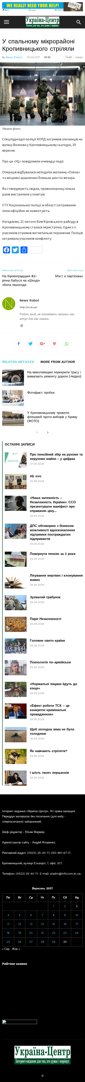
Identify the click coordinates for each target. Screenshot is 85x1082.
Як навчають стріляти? (48, 751)
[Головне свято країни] (16, 646)
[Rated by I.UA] (19, 1023)
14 (42, 924)
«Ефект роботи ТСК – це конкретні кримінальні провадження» (50, 710)
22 (53, 932)
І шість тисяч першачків (49, 773)
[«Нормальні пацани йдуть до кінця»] (16, 689)
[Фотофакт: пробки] (13, 398)
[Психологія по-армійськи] (16, 667)
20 (31, 932)
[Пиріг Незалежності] (16, 624)
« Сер (5, 949)
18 (8, 932)
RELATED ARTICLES (18, 362)
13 (31, 924)
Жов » (16, 949)
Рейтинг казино (14, 964)
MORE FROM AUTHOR (58, 362)
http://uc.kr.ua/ (28, 307)
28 (42, 941)
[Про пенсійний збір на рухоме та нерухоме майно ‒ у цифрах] (16, 459)
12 (19, 924)
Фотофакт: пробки (40, 393)
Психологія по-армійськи (50, 662)
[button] (78, 22)
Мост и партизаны (69, 276)
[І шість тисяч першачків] (16, 778)
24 (76, 932)
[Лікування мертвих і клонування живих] (16, 581)
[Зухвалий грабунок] (16, 602)
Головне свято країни (47, 641)
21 (42, 932)
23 (65, 932)
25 (8, 941)
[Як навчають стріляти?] (16, 756)
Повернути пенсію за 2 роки (52, 554)
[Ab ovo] (16, 481)
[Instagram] (22, 326)
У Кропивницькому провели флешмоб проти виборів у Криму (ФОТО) (52, 417)
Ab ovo (35, 476)
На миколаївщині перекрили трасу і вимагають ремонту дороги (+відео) (54, 374)
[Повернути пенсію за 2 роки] (16, 559)
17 (76, 924)
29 (53, 941)
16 (65, 924)
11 (8, 924)
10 (76, 915)
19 (19, 932)
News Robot (14, 57)
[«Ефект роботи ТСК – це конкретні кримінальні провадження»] (16, 711)
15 (53, 924)
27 (31, 941)
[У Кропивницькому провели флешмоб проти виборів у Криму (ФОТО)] (13, 418)
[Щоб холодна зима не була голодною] (16, 734)
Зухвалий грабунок (45, 597)
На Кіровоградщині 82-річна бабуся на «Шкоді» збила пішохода (21, 280)
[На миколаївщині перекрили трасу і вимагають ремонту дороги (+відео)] (13, 377)
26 (19, 941)
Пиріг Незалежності (45, 619)
